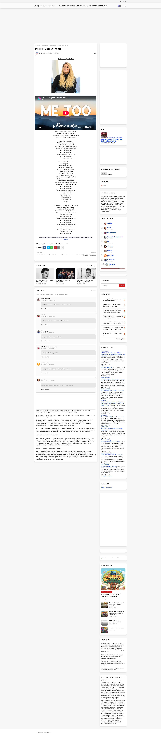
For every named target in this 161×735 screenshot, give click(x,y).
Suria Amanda (45, 363)
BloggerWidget (122, 268)
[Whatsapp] (51, 247)
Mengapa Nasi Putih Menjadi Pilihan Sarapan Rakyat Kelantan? (116, 604)
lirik (56, 244)
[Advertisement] (75, 13)
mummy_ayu (45, 331)
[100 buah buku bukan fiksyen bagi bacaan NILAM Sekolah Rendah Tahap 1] (104, 614)
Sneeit (123, 339)
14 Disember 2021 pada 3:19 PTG (48, 364)
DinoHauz (110, 246)
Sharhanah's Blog (106, 440)
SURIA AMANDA (105, 389)
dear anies (112, 264)
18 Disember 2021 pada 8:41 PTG (48, 380)
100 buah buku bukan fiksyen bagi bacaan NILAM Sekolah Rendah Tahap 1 (116, 613)
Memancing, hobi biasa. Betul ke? (110, 441)
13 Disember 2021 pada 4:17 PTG (48, 316)
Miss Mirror (104, 415)
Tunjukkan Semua (106, 476)
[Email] (58, 247)
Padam (47, 308)
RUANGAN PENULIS (82, 6)
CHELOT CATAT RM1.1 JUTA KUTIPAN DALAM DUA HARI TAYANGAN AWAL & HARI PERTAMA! (113, 354)
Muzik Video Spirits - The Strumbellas (63, 281)
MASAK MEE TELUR (106, 367)
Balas (42, 308)
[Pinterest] (55, 247)
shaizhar (109, 223)
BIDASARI (103, 400)
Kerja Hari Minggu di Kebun (109, 466)
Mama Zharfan (111, 232)
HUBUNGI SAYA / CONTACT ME (66, 6)
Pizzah (43, 379)
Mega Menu (51, 6)
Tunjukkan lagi (91, 266)
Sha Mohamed (45, 299)
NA (108, 241)
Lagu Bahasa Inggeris (47, 244)
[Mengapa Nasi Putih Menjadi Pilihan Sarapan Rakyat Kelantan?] (104, 605)
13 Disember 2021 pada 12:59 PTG (48, 300)
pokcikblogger (105, 464)
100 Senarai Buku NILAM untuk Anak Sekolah (111, 595)
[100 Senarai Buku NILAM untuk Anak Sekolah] (113, 579)
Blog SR (38, 5)
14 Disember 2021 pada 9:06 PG (47, 348)
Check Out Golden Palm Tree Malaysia (111, 454)
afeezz (43, 315)
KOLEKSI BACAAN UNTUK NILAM (98, 6)
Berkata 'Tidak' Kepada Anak (116, 628)
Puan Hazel (110, 255)
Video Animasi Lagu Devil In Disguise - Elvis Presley (85, 281)
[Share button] (62, 247)
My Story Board (105, 377)
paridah (109, 250)
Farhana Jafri (104, 351)
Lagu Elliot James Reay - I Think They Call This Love (44, 281)
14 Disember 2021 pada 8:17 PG (47, 332)
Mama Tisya (104, 426)
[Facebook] (44, 247)
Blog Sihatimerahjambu (107, 453)
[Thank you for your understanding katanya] (104, 623)
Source (66, 239)
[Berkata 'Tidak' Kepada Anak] (104, 630)
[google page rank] (107, 487)
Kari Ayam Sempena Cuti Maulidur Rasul (112, 390)
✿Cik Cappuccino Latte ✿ (49, 347)
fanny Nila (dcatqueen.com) (115, 237)
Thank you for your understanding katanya (115, 621)
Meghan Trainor (48, 45)
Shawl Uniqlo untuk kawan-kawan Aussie (112, 417)
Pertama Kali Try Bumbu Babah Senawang (111, 140)
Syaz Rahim (104, 142)
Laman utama (39, 45)
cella (102, 366)
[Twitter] (48, 247)
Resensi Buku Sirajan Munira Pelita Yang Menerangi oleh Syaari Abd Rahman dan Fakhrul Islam (112, 403)
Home (44, 6)
